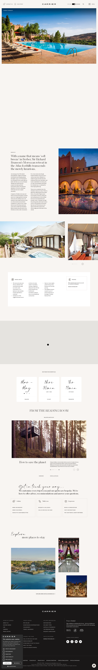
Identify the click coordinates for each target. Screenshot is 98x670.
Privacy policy (41, 660)
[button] (12, 666)
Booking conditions (51, 660)
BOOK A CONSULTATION (70, 507)
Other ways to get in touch (31, 643)
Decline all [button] (17, 663)
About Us (5, 622)
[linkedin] (76, 642)
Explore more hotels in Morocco (45, 593)
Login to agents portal (30, 647)
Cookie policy (32, 660)
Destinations (47, 622)
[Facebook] (67, 642)
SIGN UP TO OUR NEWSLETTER (20, 512)
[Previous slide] (74, 470)
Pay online (26, 622)
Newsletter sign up (48, 638)
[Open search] (83, 4)
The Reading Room (48, 629)
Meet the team (27, 645)
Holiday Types (47, 625)
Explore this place (23, 583)
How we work (7, 625)
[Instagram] (72, 642)
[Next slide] (78, 470)
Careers (5, 629)
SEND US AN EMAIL (17, 510)
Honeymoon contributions (31, 625)
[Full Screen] (83, 264)
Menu (93, 4)
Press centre (7, 631)
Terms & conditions (23, 660)
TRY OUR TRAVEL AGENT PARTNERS (73, 512)
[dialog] (12, 652)
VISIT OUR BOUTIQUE (70, 510)
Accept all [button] (7, 663)
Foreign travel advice (63, 660)
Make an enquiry (73, 286)
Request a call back (44, 507)
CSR (4, 627)
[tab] (24, 393)
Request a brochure (49, 631)
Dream (69, 4)
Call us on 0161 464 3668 (45, 510)
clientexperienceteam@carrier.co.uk (53, 663)
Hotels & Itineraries (49, 627)
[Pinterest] (80, 642)
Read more (13, 645)
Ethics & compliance (75, 660)
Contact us (9, 4)
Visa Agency (26, 627)
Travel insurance (28, 629)
